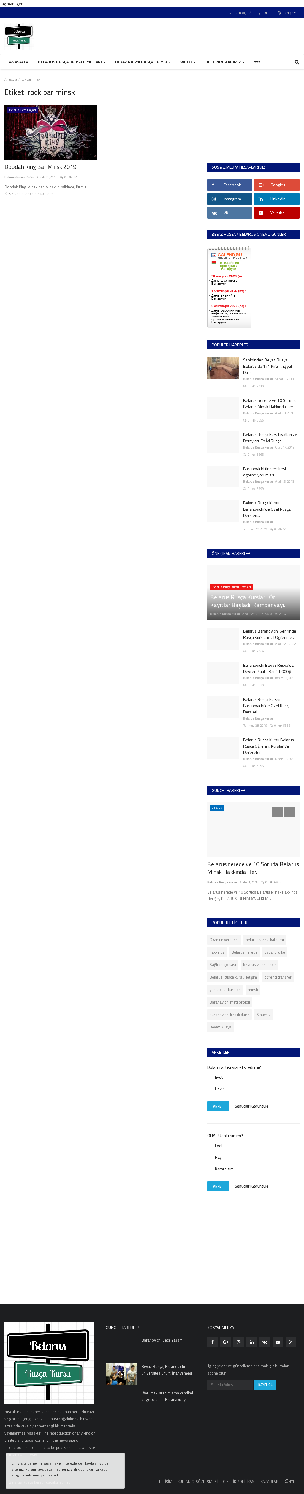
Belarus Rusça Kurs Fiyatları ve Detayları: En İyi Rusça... (270, 437)
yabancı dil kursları (225, 990)
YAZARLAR (269, 1481)
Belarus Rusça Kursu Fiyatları (231, 587)
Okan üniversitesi (224, 940)
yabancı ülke (275, 952)
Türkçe (287, 12)
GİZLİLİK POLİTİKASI (239, 1481)
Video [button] (186, 62)
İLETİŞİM (165, 1481)
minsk (253, 990)
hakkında (217, 952)
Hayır (219, 1089)
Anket (218, 1106)
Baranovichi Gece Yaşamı (162, 1340)
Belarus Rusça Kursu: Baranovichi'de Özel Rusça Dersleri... (267, 509)
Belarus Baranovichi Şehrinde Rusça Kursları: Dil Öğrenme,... (269, 634)
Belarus (217, 807)
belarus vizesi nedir (259, 965)
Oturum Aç (237, 12)
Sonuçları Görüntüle (251, 1106)
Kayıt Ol (261, 12)
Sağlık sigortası (223, 965)
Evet (219, 1077)
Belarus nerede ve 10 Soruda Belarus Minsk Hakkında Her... (269, 403)
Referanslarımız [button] (223, 62)
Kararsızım (224, 1169)
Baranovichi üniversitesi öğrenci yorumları (264, 472)
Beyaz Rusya (220, 1027)
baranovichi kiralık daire (229, 1015)
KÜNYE (289, 1481)
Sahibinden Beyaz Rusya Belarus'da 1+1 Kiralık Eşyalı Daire (268, 366)
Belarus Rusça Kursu (19, 177)
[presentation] (277, 812)
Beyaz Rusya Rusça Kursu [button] (141, 62)
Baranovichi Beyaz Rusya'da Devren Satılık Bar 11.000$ (268, 668)
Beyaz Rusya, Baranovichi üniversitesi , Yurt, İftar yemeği (167, 1370)
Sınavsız (263, 1015)
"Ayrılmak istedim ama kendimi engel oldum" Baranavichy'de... (167, 1396)
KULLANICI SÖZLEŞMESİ (198, 1481)
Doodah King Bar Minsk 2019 (40, 167)
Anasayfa (18, 62)
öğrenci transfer (278, 977)
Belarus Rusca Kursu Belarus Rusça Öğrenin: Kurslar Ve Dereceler (268, 746)
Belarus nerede (244, 952)
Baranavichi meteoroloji (230, 1002)
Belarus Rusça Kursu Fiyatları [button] (70, 62)
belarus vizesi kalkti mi (265, 940)
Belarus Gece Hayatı (22, 110)
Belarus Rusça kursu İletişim (233, 977)
